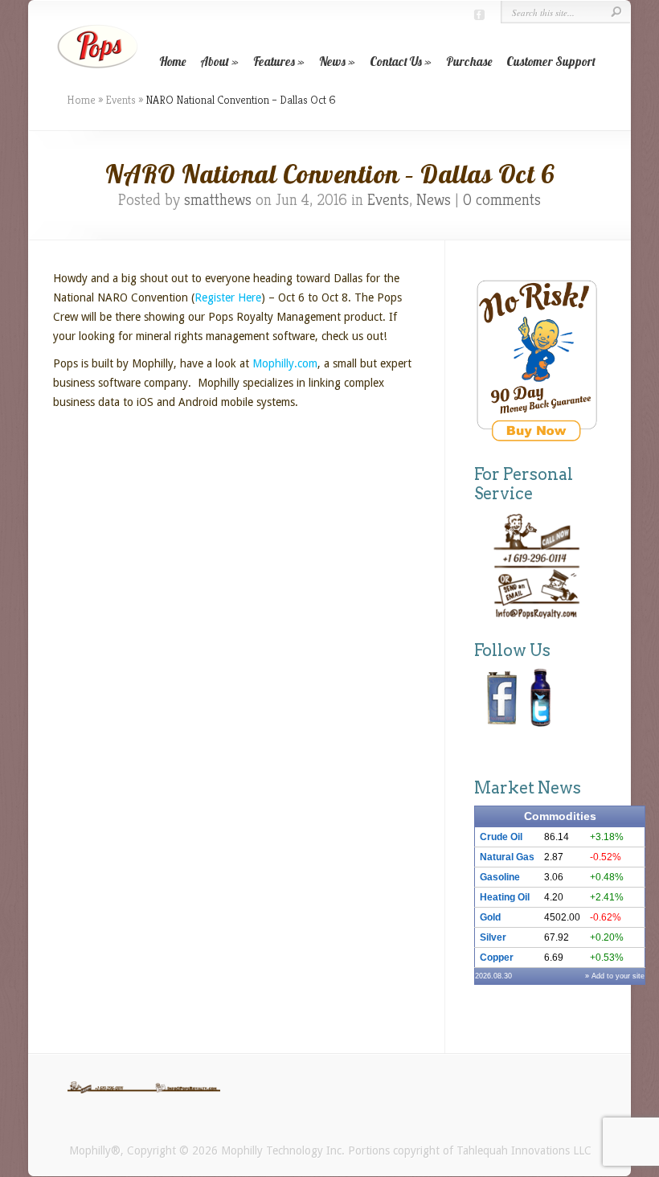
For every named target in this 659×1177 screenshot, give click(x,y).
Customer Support (551, 61)
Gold (490, 917)
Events (120, 99)
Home (172, 61)
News (332, 61)
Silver (493, 937)
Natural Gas (507, 857)
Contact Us (396, 61)
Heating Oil (505, 897)
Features (274, 61)
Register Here (227, 297)
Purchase (469, 61)
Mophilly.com (283, 363)
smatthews (218, 200)
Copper (497, 957)
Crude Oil (501, 837)
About (214, 61)
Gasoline (500, 877)
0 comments (502, 200)
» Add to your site (615, 976)
